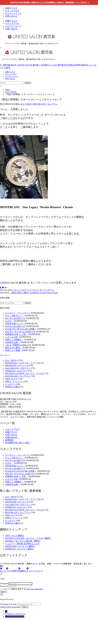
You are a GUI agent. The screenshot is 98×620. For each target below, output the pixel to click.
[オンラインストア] (6, 616)
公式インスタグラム (16, 614)
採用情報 (9, 440)
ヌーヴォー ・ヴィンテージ (17, 313)
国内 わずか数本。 (13, 348)
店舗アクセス (11, 8)
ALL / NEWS (26, 104)
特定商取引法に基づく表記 (17, 443)
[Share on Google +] (5, 288)
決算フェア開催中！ (14, 340)
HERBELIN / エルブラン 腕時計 (19, 549)
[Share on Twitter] (3, 288)
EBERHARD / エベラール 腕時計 (20, 546)
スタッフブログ (12, 11)
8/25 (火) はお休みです (15, 318)
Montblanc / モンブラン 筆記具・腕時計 (22, 541)
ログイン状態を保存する (14, 589)
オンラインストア (13, 13)
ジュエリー (10, 384)
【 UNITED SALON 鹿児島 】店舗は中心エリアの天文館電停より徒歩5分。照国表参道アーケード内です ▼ (49, 2)
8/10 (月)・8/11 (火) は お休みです (20, 332)
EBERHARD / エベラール (16, 365)
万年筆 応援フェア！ (14, 324)
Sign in (3, 592)
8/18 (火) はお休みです (15, 326)
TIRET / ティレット (14, 381)
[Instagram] (2, 566)
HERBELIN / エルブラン (16, 371)
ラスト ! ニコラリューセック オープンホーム (33, 290)
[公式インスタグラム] (6, 614)
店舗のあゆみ (11, 437)
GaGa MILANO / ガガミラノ (17, 368)
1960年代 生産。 (12, 342)
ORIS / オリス (11, 379)
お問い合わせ (11, 16)
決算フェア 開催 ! (13, 350)
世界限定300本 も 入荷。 (16, 334)
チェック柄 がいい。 (14, 316)
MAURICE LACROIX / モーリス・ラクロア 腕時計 (28, 538)
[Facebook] (0, 566)
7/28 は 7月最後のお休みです (18, 345)
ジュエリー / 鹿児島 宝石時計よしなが (22, 544)
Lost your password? (34, 589)
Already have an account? (10, 607)
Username (4, 583)
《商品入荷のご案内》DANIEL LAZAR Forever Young (34, 293)
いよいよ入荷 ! (12, 337)
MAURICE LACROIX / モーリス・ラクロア (24, 373)
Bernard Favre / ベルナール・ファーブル (23, 363)
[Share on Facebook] (0, 288)
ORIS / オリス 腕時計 (14, 536)
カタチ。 (9, 321)
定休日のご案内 (12, 387)
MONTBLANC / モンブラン (45, 104)
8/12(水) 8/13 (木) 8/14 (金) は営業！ (20, 329)
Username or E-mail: (8, 604)
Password (4, 586)
